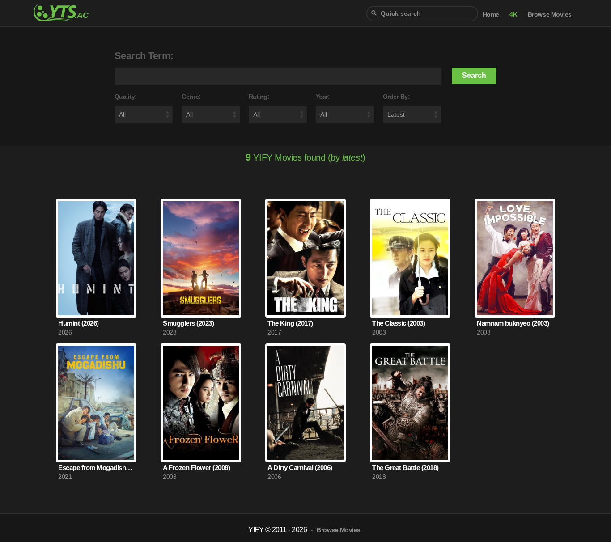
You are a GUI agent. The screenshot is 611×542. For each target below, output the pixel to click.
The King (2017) (290, 323)
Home (491, 14)
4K (513, 14)
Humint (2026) (78, 323)
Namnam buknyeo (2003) (513, 323)
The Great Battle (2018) (405, 467)
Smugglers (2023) (188, 323)
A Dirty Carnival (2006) (299, 467)
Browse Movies (550, 14)
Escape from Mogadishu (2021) (96, 467)
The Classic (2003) (398, 323)
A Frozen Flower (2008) (196, 467)
